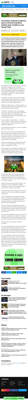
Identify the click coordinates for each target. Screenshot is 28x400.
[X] (22, 390)
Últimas (4, 325)
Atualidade (22, 30)
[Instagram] (5, 390)
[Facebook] (14, 390)
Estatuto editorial (11, 394)
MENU (12, 2)
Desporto (3, 332)
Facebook (16, 363)
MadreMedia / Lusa (5, 30)
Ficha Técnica (3, 394)
